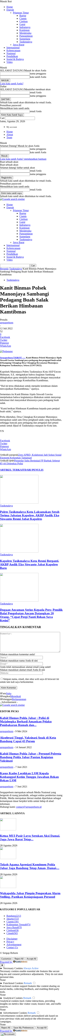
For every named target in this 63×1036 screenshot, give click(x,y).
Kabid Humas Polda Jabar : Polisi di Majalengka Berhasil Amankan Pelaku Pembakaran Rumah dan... (26, 721)
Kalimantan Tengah (18, 924)
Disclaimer (11, 938)
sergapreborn (6, 322)
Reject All (19, 959)
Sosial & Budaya (15, 59)
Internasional (13, 47)
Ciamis (22, 18)
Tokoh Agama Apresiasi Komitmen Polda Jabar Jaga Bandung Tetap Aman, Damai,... (29, 866)
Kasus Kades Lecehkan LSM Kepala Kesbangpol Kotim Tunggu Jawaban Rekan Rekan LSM (29, 777)
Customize (6, 959)
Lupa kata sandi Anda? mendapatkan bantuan (23, 159)
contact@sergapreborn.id (29, 806)
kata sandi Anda (38, 77)
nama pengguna (38, 73)
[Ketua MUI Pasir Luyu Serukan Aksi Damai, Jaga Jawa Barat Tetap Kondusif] (8, 829)
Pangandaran (26, 36)
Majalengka (25, 33)
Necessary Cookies (13, 968)
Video (9, 62)
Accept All (31, 959)
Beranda (4, 268)
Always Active (30, 968)
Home (9, 6)
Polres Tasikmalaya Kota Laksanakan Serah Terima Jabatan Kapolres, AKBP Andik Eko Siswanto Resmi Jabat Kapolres (29, 515)
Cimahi (12, 933)
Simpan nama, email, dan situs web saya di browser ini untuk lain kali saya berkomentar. (29, 680)
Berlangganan (19, 699)
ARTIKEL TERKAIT (12, 469)
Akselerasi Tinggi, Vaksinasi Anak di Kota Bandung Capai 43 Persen (28, 739)
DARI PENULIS (34, 469)
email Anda (36, 92)
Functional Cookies (13, 983)
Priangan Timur (21, 12)
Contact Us (12, 947)
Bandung (13, 915)
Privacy (10, 941)
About (9, 134)
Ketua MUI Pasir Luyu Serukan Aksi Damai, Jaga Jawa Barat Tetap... (30, 837)
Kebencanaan (13, 50)
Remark (28, 983)
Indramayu (24, 27)
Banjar (22, 15)
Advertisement (13, 944)
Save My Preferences (23, 1027)
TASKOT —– (19, 357)
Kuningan (24, 30)
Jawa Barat (18, 44)
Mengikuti (15, 696)
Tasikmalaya (25, 41)
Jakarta (12, 918)
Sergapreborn (6, 357)
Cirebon (23, 21)
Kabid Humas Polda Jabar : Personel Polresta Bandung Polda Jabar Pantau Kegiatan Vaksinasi (30, 757)
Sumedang (24, 38)
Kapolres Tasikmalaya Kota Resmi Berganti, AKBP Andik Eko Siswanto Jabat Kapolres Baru (29, 564)
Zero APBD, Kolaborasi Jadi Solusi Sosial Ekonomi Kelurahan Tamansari (30, 456)
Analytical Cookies (13, 998)
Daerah (10, 9)
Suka (8, 693)
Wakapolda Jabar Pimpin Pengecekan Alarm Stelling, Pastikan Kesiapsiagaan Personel (30, 895)
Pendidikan (12, 56)
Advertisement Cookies (15, 1012)
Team (9, 137)
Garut (22, 24)
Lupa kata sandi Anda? (11, 83)
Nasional (11, 53)
